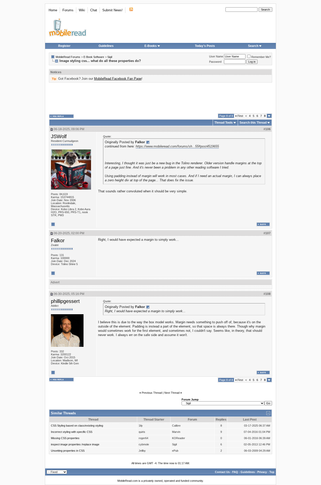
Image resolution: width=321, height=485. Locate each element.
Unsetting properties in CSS (68, 450)
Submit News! (112, 10)
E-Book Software (94, 56)
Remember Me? (261, 56)
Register (64, 46)
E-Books (150, 46)
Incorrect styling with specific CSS (71, 431)
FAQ (235, 471)
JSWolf (59, 136)
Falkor (58, 240)
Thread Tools (223, 122)
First (239, 115)
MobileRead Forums (68, 56)
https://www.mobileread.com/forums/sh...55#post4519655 (177, 146)
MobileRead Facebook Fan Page (117, 78)
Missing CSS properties (65, 438)
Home (53, 10)
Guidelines (106, 46)
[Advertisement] (160, 98)
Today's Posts (205, 46)
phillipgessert (65, 301)
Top (271, 471)
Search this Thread (253, 122)
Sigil (109, 56)
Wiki (82, 10)
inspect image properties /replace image (75, 444)
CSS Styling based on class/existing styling (77, 425)
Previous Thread (152, 392)
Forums (67, 10)
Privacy (262, 471)
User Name (216, 56)
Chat (93, 10)
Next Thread (172, 392)
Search (253, 46)
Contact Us (222, 471)
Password (215, 61)
